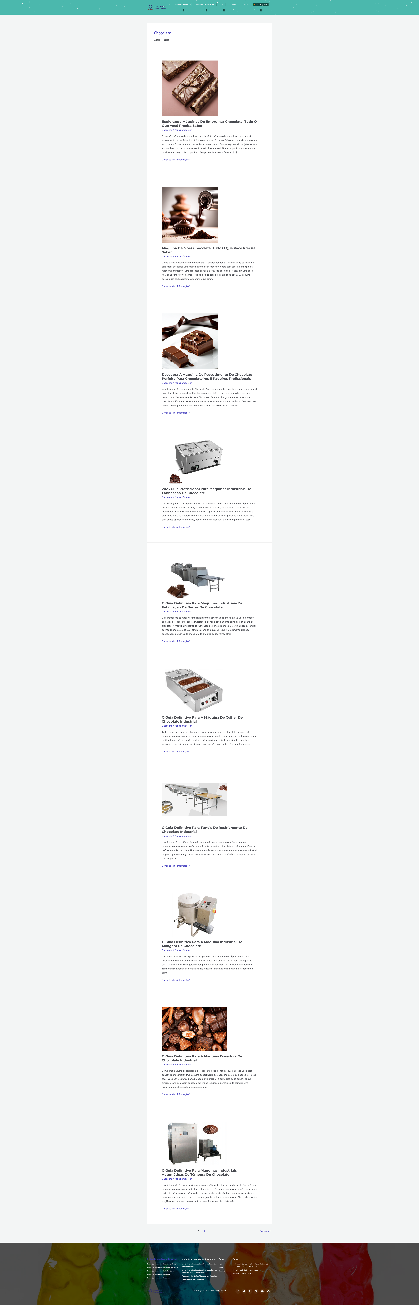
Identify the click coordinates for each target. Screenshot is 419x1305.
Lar (170, 4)
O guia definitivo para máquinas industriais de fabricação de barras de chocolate (202, 605)
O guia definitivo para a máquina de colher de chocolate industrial (202, 719)
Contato (245, 4)
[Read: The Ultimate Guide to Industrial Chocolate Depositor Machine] (194, 1029)
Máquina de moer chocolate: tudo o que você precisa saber (209, 250)
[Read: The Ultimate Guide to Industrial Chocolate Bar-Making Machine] (194, 576)
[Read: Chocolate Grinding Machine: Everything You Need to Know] (190, 215)
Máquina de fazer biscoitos (206, 4)
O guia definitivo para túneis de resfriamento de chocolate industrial (205, 830)
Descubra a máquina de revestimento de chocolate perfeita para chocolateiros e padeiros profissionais (207, 377)
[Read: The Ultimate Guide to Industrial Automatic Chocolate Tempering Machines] (194, 1143)
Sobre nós (234, 7)
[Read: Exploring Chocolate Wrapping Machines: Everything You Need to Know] (190, 88)
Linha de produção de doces (162, 1258)
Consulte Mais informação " (176, 159)
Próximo (266, 1231)
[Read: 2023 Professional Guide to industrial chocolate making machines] (194, 461)
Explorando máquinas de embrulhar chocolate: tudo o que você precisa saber (209, 124)
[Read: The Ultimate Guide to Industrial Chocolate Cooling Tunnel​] (194, 800)
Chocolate (167, 130)
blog (223, 4)
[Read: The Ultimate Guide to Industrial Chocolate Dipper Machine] (194, 690)
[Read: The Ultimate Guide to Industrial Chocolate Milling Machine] (194, 914)
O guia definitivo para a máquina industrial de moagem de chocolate (202, 944)
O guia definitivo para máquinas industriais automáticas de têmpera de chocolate (199, 1172)
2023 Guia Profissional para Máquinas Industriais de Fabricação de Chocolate (206, 491)
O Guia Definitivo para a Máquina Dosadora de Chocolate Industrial (202, 1058)
